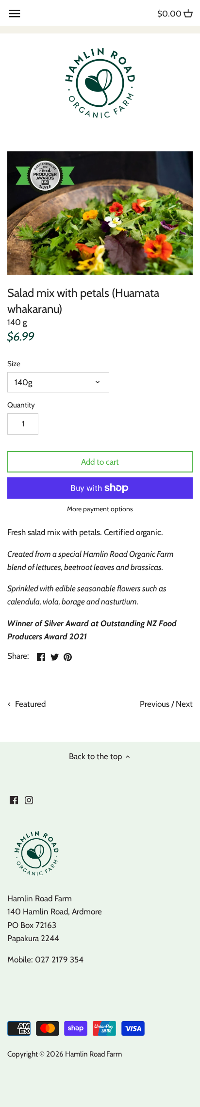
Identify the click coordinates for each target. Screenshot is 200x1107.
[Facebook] (14, 800)
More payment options (100, 509)
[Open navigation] (14, 13)
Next (184, 704)
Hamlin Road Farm (93, 1053)
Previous (154, 704)
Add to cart (100, 462)
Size (13, 363)
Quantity (21, 405)
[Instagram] (29, 800)
